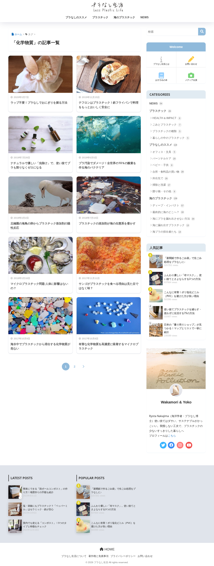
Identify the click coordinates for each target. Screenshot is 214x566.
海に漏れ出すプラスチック (170, 225)
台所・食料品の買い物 (168, 171)
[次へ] (83, 366)
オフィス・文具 (163, 152)
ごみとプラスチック (166, 124)
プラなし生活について (73, 556)
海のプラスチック (124, 17)
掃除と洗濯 (161, 184)
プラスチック (100, 17)
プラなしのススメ (76, 17)
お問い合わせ (191, 64)
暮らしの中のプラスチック (170, 137)
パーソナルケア (164, 158)
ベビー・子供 (162, 165)
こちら (172, 435)
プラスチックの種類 (166, 131)
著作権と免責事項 (98, 556)
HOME (109, 549)
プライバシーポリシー (123, 556)
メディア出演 (191, 80)
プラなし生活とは (161, 64)
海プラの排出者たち (166, 231)
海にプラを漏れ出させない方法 (173, 218)
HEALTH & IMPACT (166, 118)
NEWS (144, 17)
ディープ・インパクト (168, 205)
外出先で (160, 178)
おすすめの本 (161, 80)
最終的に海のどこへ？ (168, 212)
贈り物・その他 (163, 191)
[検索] (202, 31)
